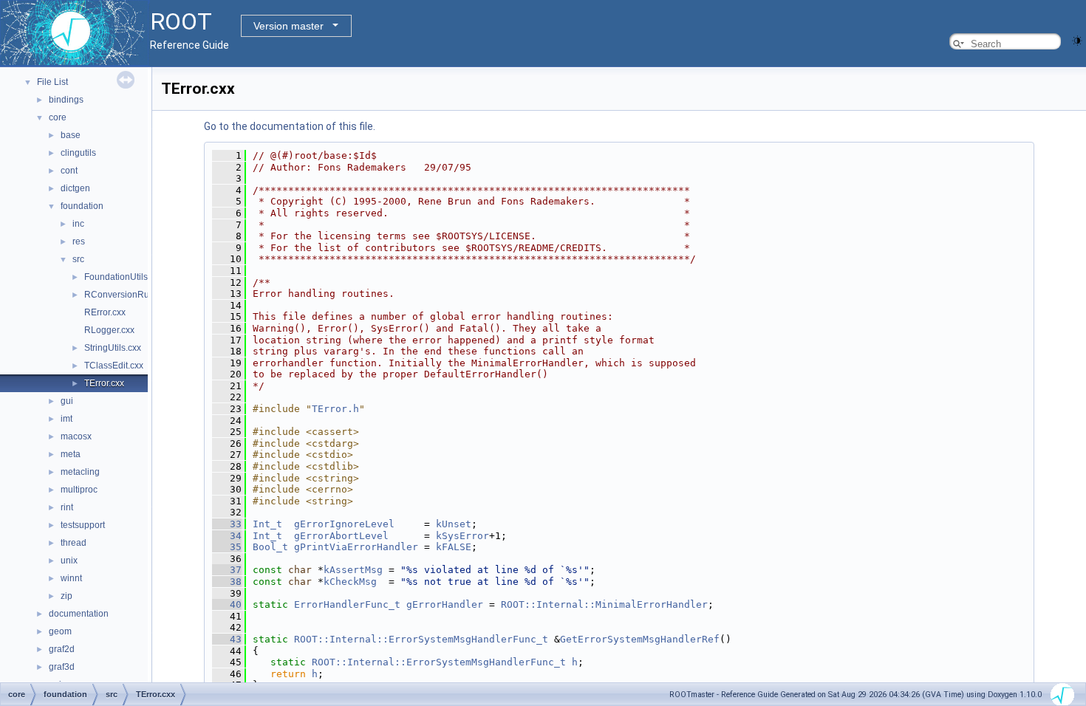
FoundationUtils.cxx (123, 277)
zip (66, 596)
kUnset (453, 524)
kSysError (462, 535)
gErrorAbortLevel (341, 535)
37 (227, 569)
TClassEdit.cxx (113, 365)
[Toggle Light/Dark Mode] (1077, 39)
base (71, 135)
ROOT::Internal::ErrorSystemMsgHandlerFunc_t (421, 639)
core (57, 117)
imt (66, 419)
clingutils (78, 153)
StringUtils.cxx (112, 348)
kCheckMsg (350, 581)
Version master (288, 26)
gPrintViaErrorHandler (356, 546)
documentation (79, 614)
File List (52, 82)
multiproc (79, 489)
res (78, 241)
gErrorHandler (444, 604)
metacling (80, 472)
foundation (82, 206)
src (78, 259)
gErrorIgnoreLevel (344, 524)
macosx (76, 436)
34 (227, 535)
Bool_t (270, 546)
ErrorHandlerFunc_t (347, 604)
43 (227, 639)
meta (71, 454)
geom (60, 631)
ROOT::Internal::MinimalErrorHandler (604, 604)
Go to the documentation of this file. (289, 126)
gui (67, 401)
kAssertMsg (353, 569)
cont (69, 170)
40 (227, 604)
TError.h (335, 408)
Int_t (267, 524)
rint (67, 507)
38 (227, 581)
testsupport (83, 525)
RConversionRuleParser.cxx (141, 294)
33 (227, 524)
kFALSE (453, 546)
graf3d (62, 667)
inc (78, 224)
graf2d (62, 649)
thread (73, 543)
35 (227, 546)
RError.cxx (105, 312)
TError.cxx (104, 383)
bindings (66, 100)
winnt (71, 578)
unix (69, 560)
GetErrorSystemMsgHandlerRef (640, 639)
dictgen (75, 188)
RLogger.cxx (109, 330)
